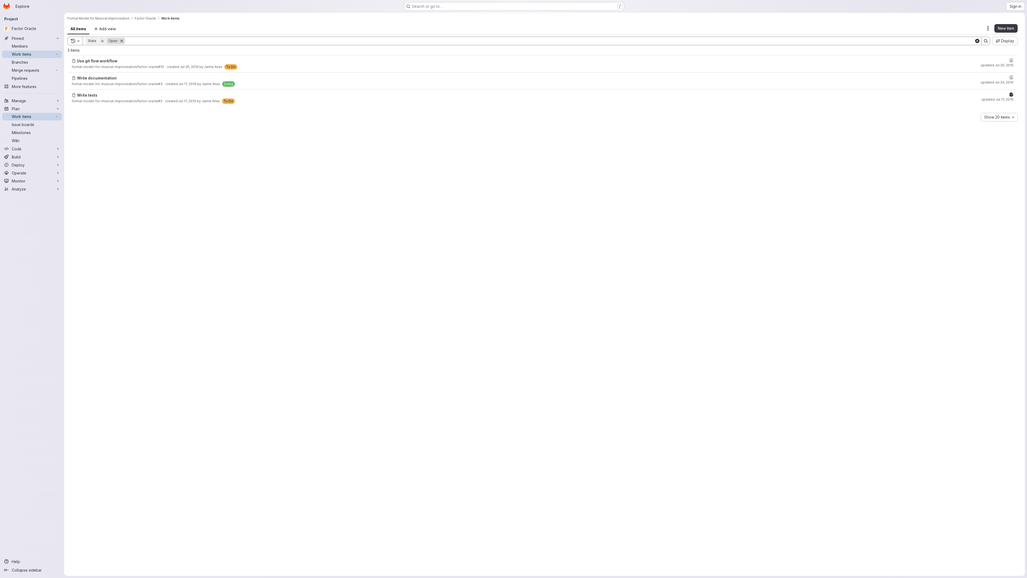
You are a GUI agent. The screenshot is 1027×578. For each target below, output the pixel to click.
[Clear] (977, 41)
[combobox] (999, 117)
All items (78, 28)
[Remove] (121, 41)
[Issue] (74, 61)
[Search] (986, 41)
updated (997, 65)
